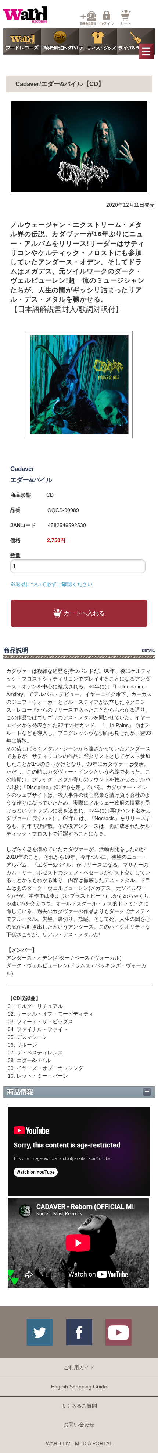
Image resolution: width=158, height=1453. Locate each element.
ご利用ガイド (79, 1367)
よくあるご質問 (79, 1406)
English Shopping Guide (79, 1387)
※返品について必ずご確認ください (51, 584)
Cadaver (22, 468)
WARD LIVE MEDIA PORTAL (79, 1443)
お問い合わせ (79, 1425)
